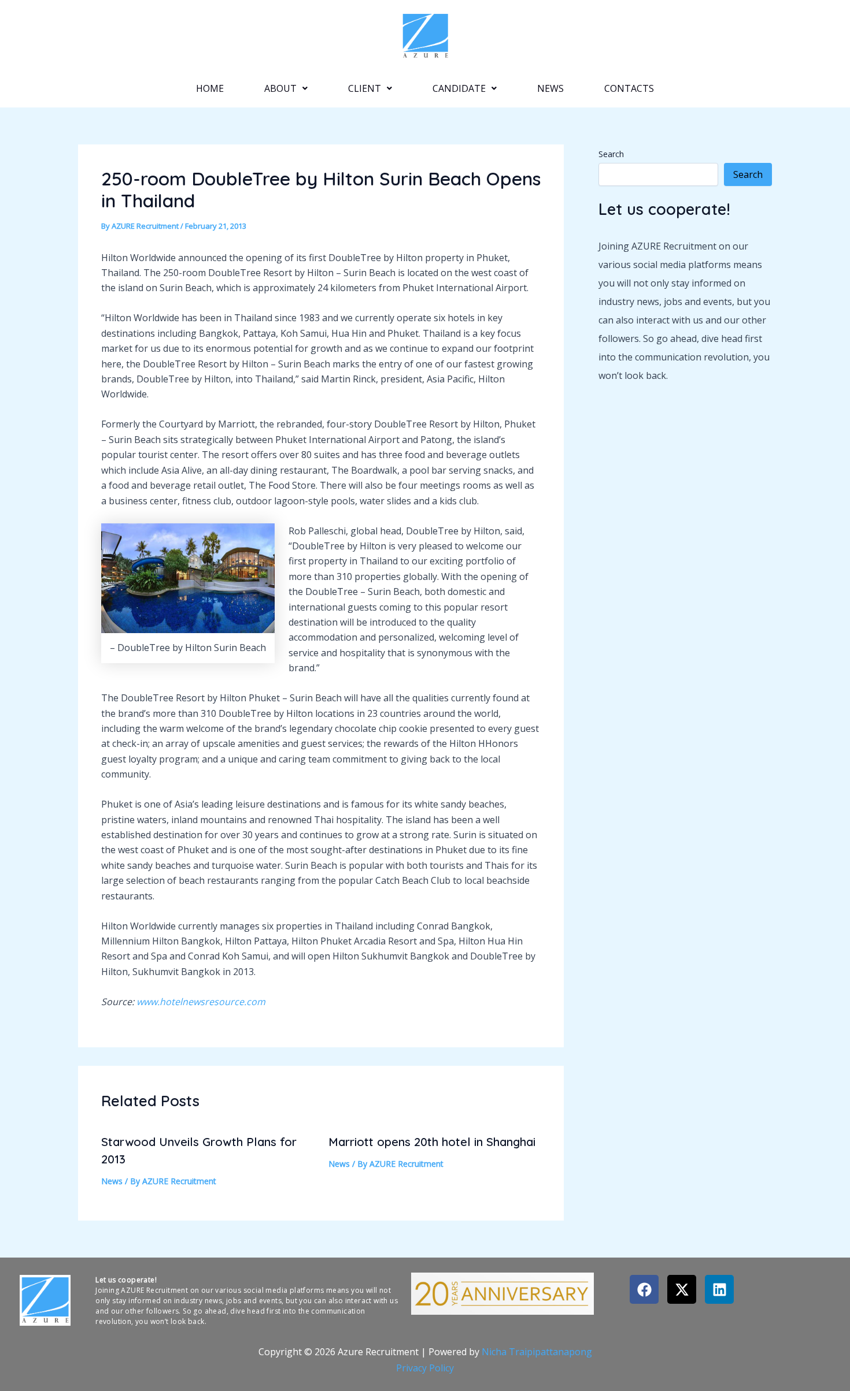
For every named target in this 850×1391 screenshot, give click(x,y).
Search (611, 153)
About (280, 88)
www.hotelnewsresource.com (200, 1001)
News (550, 88)
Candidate (459, 88)
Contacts (629, 88)
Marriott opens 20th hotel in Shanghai (431, 1142)
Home (210, 88)
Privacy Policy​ (425, 1368)
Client (364, 88)
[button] (286, 88)
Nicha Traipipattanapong (537, 1351)
